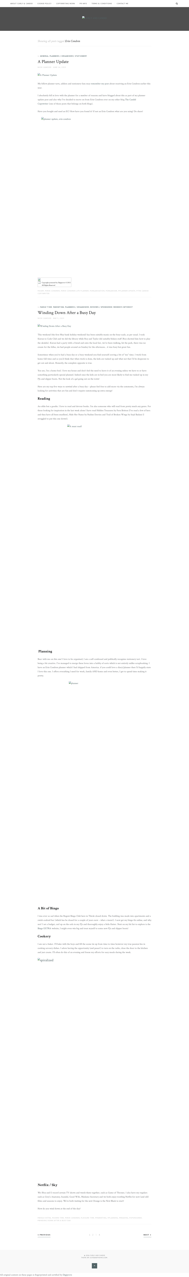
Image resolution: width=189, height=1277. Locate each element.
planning (113, 1218)
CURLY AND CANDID (97, 1255)
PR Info (83, 3)
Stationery (81, 56)
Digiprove (67, 1274)
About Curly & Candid (21, 3)
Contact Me (122, 3)
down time (58, 1218)
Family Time (46, 307)
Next (147, 1235)
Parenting (58, 307)
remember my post (99, 83)
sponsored (136, 1218)
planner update (127, 291)
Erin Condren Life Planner (75, 291)
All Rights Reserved (48, 285)
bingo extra (45, 1218)
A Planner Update (53, 62)
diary (41, 291)
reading (124, 1218)
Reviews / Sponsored (101, 307)
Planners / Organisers (62, 56)
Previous (44, 1235)
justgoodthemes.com (98, 1258)
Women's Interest (123, 307)
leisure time (88, 1218)
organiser (112, 291)
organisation (98, 291)
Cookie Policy (44, 3)
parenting (101, 1218)
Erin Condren (53, 291)
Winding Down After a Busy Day (67, 313)
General (44, 56)
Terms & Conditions (102, 3)
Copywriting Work (65, 3)
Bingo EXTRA (44, 928)
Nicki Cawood (44, 67)
